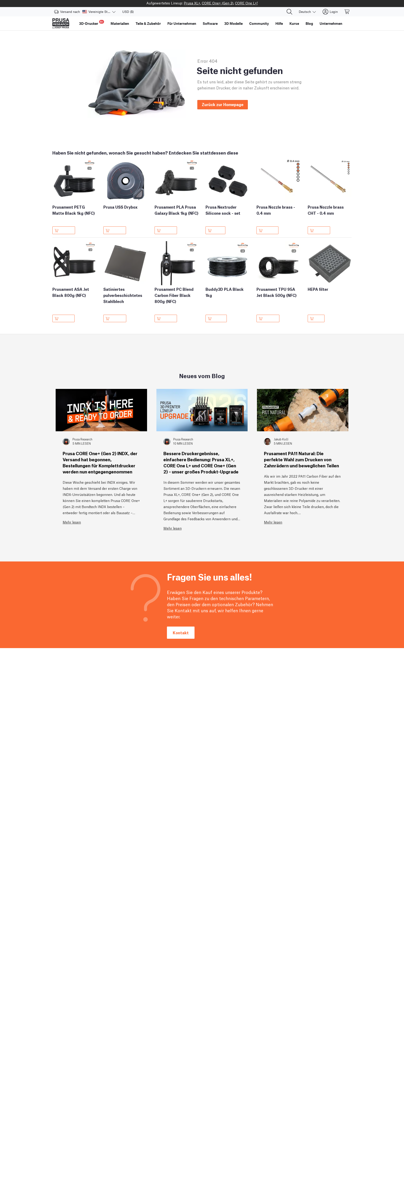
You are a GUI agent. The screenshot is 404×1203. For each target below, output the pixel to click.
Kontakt (181, 632)
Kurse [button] (294, 23)
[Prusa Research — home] (60, 23)
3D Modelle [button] (233, 23)
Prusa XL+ (192, 2)
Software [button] (210, 23)
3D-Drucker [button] (91, 23)
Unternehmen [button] (331, 23)
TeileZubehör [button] (148, 23)
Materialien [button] (120, 23)
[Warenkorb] (347, 12)
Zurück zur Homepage (222, 104)
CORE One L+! (246, 2)
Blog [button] (309, 23)
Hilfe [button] (279, 23)
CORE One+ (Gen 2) (217, 2)
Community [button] (259, 23)
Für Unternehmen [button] (181, 23)
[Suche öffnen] (289, 12)
